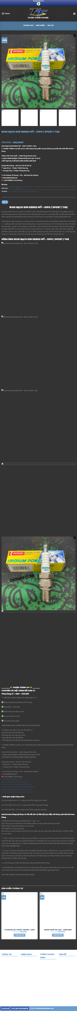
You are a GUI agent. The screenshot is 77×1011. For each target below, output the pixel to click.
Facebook (5, 1008)
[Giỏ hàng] (74, 13)
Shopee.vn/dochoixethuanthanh (14, 782)
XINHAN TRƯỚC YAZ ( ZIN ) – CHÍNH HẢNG (58, 930)
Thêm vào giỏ (19, 935)
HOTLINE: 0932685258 (20, 1008)
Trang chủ (28, 25)
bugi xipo (36, 191)
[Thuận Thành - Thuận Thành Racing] (38, 13)
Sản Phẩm (40, 25)
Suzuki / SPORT (13, 188)
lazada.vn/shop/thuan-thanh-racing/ (16, 789)
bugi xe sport (20, 191)
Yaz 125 (50, 25)
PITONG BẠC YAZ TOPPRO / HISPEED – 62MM (20, 930)
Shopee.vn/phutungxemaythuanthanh (16, 784)
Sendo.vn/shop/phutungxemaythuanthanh (18, 787)
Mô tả (5, 202)
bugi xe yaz (28, 191)
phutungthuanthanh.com (11, 779)
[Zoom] (4, 106)
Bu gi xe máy (11, 191)
